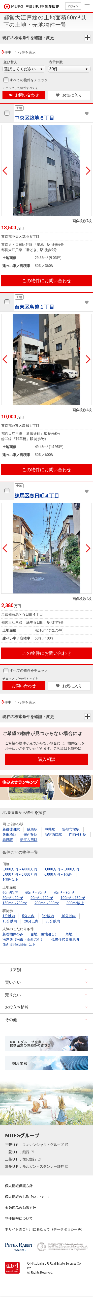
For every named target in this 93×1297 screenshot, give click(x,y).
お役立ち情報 (17, 1007)
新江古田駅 (28, 840)
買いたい (13, 982)
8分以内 (48, 916)
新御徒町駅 (11, 829)
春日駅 (7, 840)
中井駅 (50, 829)
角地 (68, 934)
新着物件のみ (12, 934)
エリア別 (13, 970)
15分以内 (9, 921)
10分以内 (68, 916)
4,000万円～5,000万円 (61, 869)
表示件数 (56, 62)
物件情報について (19, 1218)
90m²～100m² (42, 898)
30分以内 (53, 921)
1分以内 (8, 916)
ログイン (73, 6)
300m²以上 (75, 903)
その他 (11, 1020)
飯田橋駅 (9, 835)
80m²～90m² (12, 898)
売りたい (13, 995)
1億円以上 (10, 880)
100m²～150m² (73, 898)
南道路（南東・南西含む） (23, 939)
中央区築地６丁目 (34, 118)
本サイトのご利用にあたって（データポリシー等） (45, 1229)
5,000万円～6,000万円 (19, 874)
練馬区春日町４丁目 (37, 496)
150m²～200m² (14, 903)
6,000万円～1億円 (58, 874)
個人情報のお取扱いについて (27, 1196)
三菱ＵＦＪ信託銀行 (21, 1159)
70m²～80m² (63, 893)
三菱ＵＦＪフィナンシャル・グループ (34, 1144)
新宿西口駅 (53, 835)
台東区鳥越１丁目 (34, 307)
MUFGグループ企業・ (30, 1043)
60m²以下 (10, 893)
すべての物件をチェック (29, 80)
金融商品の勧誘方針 (20, 1207)
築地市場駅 (71, 829)
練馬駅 (32, 829)
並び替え (10, 62)
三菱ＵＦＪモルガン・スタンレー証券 (35, 1166)
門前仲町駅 (78, 835)
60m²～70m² (35, 893)
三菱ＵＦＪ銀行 (17, 1152)
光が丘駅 (30, 835)
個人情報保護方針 (19, 1185)
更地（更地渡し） (44, 934)
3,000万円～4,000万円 (19, 869)
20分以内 (31, 921)
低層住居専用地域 (65, 939)
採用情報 (20, 1063)
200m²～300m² (46, 903)
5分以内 (28, 916)
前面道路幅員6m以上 (18, 945)
